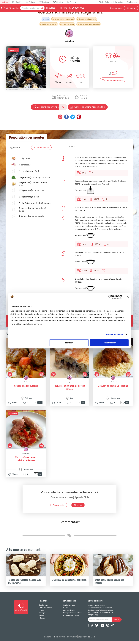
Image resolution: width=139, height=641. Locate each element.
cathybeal (26, 382)
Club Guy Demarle (45, 608)
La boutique (78, 8)
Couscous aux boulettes (26, 386)
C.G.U (65, 608)
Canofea (59, 2)
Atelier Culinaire (105, 2)
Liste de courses (42, 147)
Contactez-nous (69, 605)
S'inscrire (131, 8)
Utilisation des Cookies (71, 615)
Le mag (63, 8)
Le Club (5, 2)
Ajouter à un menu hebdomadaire (89, 106)
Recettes (50, 8)
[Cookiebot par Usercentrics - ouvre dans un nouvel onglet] (110, 297)
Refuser (69, 343)
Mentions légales (69, 610)
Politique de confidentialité (72, 613)
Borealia (73, 2)
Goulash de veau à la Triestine (113, 386)
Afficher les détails (114, 334)
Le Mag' (41, 610)
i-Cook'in (18, 2)
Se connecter (116, 8)
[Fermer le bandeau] (128, 297)
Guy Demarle (132, 2)
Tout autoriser (109, 343)
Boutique (45, 2)
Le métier (119, 2)
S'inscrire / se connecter (54, 637)
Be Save (32, 2)
